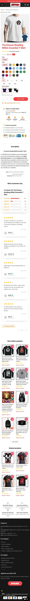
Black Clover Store (22, 158)
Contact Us (4, 565)
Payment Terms (5, 560)
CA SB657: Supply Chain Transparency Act (11, 551)
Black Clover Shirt (6, 12)
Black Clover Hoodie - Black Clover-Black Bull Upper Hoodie (7, 359)
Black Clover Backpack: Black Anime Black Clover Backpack (7, 432)
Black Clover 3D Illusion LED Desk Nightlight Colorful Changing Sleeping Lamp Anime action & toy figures (7, 407)
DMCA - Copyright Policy (7, 548)
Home (2, 10)
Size (3, 78)
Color (3, 62)
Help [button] (27, 599)
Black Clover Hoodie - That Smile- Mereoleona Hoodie (22, 359)
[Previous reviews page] (18, 330)
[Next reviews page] (26, 330)
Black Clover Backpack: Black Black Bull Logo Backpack (21, 406)
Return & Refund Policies (7, 562)
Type (3, 57)
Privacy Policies (5, 546)
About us (3, 542)
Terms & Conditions (6, 544)
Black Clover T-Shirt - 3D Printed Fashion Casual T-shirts (8, 467)
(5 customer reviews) (14, 51)
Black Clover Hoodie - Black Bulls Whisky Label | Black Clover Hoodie (22, 383)
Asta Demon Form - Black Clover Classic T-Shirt (7, 490)
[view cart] (28, 5)
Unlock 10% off (3, 594)
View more (15, 441)
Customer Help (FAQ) (6, 567)
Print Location (5, 86)
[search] (25, 5)
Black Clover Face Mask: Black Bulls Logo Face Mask (22, 432)
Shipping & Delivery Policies (7, 558)
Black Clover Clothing (12, 10)
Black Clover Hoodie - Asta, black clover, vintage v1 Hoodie (7, 383)
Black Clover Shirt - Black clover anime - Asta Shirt (21, 490)
